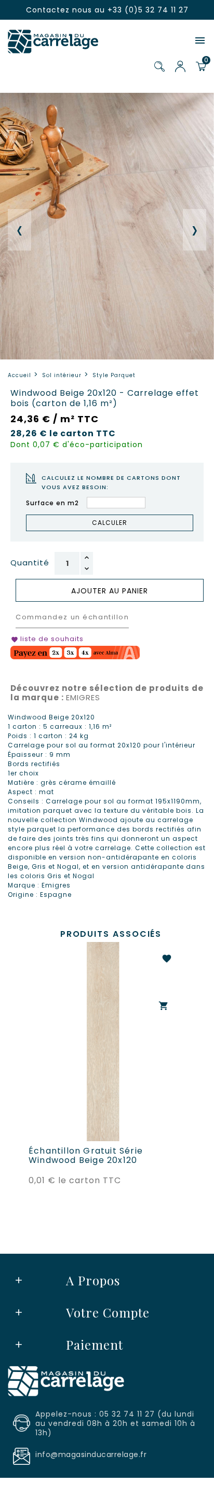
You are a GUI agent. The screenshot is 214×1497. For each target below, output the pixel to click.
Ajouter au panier (109, 591)
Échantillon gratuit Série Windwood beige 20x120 (86, 1155)
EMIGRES (107, 693)
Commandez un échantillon (72, 617)
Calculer (109, 522)
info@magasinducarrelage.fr (90, 1454)
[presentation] (19, 230)
